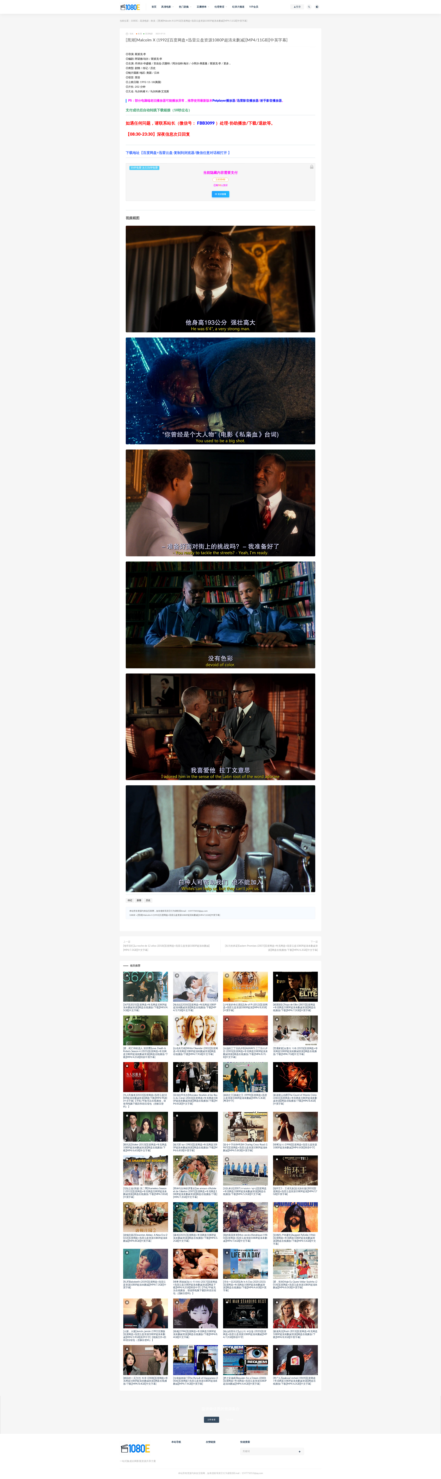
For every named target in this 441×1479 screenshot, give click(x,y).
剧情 (139, 900)
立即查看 (211, 1420)
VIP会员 (253, 7)
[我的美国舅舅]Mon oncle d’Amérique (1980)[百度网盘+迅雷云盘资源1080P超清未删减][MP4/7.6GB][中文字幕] (245, 1238)
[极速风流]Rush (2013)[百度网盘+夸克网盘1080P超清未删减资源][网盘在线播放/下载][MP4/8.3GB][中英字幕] (295, 1334)
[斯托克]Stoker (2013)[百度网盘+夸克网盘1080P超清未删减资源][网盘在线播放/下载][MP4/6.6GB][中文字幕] (145, 1148)
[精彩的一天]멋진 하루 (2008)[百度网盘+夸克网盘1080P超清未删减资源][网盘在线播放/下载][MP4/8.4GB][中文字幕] (145, 1381)
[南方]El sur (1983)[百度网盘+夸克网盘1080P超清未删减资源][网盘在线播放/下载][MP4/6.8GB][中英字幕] (195, 1148)
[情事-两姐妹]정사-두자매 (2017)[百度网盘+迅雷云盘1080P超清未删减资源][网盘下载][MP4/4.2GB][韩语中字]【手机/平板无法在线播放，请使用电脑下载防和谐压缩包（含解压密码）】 (195, 1288)
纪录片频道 (238, 7)
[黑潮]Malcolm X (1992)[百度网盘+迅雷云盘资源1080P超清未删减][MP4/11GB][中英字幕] (178, 915)
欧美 (153, 21)
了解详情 (229, 1420)
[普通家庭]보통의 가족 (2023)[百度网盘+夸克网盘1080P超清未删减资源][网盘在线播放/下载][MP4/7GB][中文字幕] (295, 1051)
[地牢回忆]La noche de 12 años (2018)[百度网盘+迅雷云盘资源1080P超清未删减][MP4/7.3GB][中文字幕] (166, 948)
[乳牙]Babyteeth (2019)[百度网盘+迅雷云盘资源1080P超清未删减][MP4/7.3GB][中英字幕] (144, 1285)
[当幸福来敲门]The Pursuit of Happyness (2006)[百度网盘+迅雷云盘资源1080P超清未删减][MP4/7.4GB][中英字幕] (195, 1381)
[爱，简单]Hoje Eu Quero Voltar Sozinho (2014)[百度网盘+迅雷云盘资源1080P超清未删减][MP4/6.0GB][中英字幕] (295, 1285)
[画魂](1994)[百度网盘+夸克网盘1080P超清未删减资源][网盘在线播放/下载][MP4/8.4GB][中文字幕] (195, 1334)
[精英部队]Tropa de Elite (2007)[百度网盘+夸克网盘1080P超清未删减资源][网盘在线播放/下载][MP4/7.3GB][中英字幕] (294, 1008)
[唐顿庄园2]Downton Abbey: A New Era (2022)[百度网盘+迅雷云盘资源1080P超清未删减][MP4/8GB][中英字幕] (145, 1238)
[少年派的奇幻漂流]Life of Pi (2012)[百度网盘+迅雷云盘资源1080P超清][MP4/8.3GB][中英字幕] (245, 1008)
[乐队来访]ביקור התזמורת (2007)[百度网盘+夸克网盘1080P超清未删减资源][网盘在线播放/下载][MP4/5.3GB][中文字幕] (244, 1191)
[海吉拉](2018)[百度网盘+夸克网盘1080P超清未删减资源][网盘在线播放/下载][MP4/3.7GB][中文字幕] (194, 1008)
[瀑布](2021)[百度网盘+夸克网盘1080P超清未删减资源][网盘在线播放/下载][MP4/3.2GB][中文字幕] (195, 1238)
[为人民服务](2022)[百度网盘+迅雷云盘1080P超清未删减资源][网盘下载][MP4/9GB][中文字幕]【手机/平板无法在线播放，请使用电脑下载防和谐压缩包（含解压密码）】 (145, 1101)
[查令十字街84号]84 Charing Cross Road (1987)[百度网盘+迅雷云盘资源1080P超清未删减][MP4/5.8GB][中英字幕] (245, 1148)
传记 (130, 900)
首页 (154, 7)
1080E (134, 21)
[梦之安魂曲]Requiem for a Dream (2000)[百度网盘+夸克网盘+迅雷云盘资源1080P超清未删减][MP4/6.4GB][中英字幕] (244, 1381)
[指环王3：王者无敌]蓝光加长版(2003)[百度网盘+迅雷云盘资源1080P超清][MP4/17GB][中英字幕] (295, 1191)
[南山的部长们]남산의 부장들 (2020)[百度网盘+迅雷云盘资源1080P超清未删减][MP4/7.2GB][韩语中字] (245, 1334)
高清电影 (144, 21)
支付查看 (221, 194)
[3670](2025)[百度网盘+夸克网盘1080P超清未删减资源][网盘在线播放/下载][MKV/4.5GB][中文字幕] (145, 1008)
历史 (148, 900)
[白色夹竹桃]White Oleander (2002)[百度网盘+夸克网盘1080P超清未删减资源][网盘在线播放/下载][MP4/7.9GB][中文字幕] (195, 1051)
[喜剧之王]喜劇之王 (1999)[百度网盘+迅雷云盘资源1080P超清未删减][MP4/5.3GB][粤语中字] (245, 1098)
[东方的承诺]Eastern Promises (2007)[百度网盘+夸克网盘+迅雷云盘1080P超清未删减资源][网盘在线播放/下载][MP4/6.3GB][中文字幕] (271, 948)
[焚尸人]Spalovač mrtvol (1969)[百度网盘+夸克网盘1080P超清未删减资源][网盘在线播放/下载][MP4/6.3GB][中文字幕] (294, 1381)
